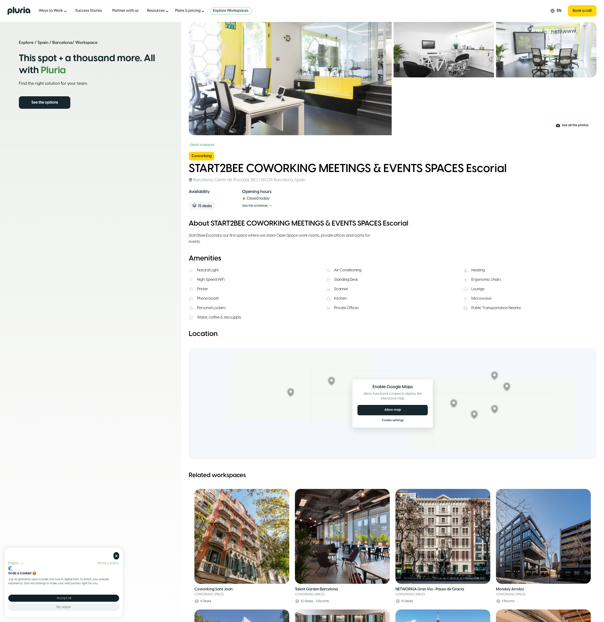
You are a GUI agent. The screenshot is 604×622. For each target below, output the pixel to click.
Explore (26, 43)
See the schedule (255, 206)
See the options (44, 103)
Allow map (392, 410)
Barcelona (62, 43)
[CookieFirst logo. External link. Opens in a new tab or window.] (10, 568)
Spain (43, 43)
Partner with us (125, 11)
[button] (16, 563)
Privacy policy (108, 563)
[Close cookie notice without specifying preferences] (116, 555)
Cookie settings (393, 420)
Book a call (582, 11)
